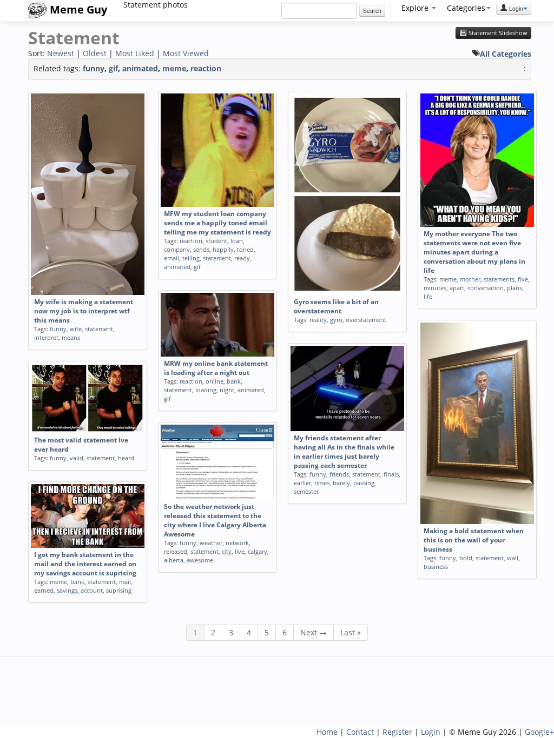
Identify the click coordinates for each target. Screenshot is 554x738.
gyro (336, 320)
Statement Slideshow (497, 33)
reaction (205, 68)
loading (205, 390)
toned (245, 249)
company (177, 249)
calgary (257, 551)
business (436, 566)
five (523, 279)
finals (391, 474)
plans (514, 288)
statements (499, 279)
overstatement (366, 320)
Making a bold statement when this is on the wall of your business (474, 540)
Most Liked (134, 53)
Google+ (539, 732)
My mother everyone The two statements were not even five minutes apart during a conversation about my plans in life (474, 252)
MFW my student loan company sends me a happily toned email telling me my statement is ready (217, 223)
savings (67, 590)
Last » (350, 632)
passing (363, 483)
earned (44, 590)
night (227, 390)
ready (242, 258)
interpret (46, 337)
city (227, 551)
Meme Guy (77, 9)
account (92, 590)
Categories (466, 8)
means (71, 337)
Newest (60, 53)
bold (465, 558)
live (240, 551)
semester (306, 491)
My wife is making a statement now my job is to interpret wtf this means (83, 311)
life (428, 296)
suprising (118, 590)
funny (93, 68)
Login (515, 8)
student (216, 241)
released (175, 551)
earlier (302, 483)
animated (140, 68)
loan (236, 241)
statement (99, 329)
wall (512, 558)
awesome (200, 560)
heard (126, 458)
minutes (435, 288)
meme (174, 68)
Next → (313, 632)
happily (223, 249)
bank (234, 381)
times (321, 483)
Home (327, 732)
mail (125, 582)
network (237, 543)
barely (341, 483)
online (214, 381)
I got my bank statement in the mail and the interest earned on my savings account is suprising (85, 564)
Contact (360, 732)
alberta (173, 560)
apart (457, 288)
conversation (485, 288)
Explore (416, 8)
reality (318, 320)
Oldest (95, 53)
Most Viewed (186, 53)
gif (113, 68)
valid (76, 458)
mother (470, 279)
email (171, 258)
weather (211, 543)
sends (201, 249)
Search (372, 10)
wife (76, 329)
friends (339, 474)
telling (191, 258)
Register (397, 732)
